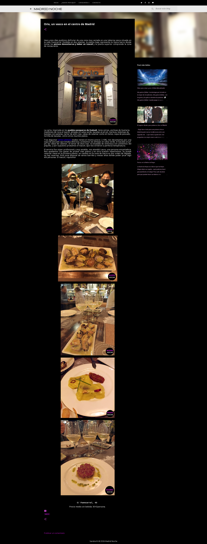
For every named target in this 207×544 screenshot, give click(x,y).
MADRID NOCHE (48, 8)
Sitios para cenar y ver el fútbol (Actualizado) (151, 88)
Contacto (96, 2)
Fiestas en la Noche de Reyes (146, 162)
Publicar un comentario (54, 533)
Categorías (84, 2)
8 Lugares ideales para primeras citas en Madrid (152, 125)
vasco (47, 514)
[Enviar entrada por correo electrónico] (45, 511)
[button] (45, 29)
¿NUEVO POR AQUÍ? (68, 2)
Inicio (56, 2)
